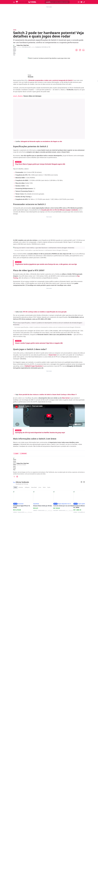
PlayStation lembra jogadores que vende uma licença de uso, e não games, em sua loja (46, 264)
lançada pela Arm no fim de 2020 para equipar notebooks (59, 210)
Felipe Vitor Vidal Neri (23, 45)
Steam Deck (52, 355)
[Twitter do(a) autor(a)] (14, 476)
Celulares (21, 487)
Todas (15, 487)
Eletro (44, 487)
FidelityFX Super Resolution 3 (34, 366)
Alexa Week (34, 487)
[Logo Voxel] (32, 2)
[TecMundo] (17, 2)
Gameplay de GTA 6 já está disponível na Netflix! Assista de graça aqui (40, 432)
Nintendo (30, 77)
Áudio (48, 487)
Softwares (27, 487)
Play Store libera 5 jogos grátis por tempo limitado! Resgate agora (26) (40, 164)
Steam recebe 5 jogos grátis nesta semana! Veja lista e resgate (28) (39, 343)
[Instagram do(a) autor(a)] (17, 476)
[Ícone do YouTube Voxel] (81, 2)
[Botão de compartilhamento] (76, 50)
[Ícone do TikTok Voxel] (84, 2)
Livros (39, 487)
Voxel (14, 29)
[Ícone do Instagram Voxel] (78, 2)
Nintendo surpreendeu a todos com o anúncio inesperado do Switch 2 (50, 80)
